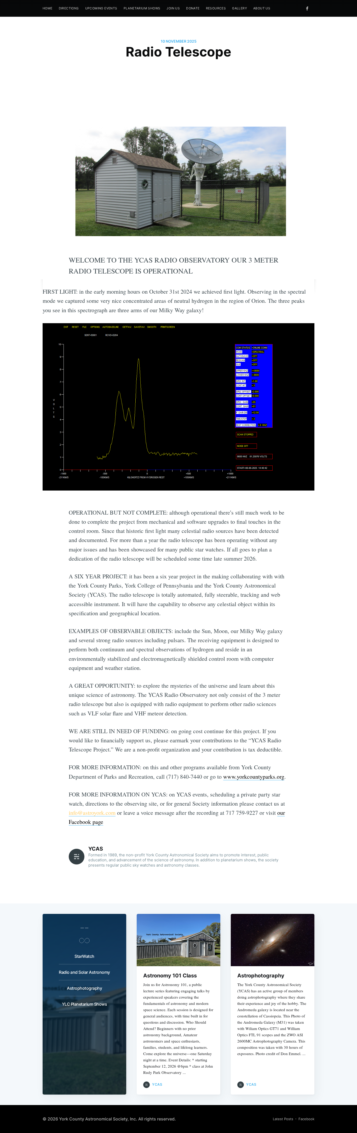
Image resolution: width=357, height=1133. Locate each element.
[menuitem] (47, 8)
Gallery (239, 8)
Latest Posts (283, 1119)
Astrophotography (84, 988)
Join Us (173, 8)
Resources (216, 8)
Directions (69, 8)
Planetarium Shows (142, 8)
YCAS (95, 849)
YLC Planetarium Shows (84, 1004)
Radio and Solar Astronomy (84, 972)
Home (48, 8)
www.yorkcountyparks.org (253, 776)
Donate (192, 8)
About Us (261, 8)
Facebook (306, 1119)
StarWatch (84, 956)
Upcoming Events (101, 8)
